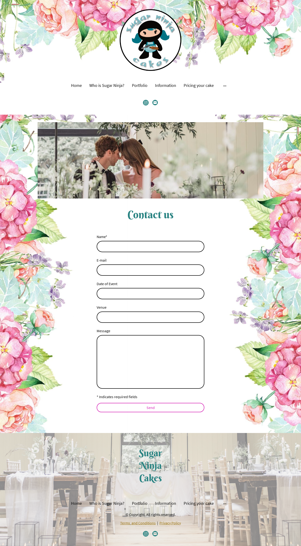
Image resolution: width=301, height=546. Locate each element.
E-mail (102, 260)
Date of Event (107, 283)
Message (103, 330)
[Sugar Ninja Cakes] (150, 488)
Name (102, 236)
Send (151, 407)
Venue (102, 307)
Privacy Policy (170, 523)
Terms (125, 523)
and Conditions (143, 523)
